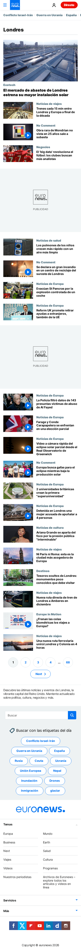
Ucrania (60, 761)
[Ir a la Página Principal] (15, 5)
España (71, 15)
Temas (7, 824)
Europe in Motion (48, 614)
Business (9, 842)
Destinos (42, 570)
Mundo (47, 833)
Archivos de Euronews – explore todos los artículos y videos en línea (59, 882)
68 (68, 662)
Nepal (57, 771)
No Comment (45, 125)
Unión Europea (30, 771)
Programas (50, 868)
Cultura (48, 859)
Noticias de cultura (50, 527)
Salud (47, 851)
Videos (7, 868)
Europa (8, 833)
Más (6, 911)
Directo (69, 5)
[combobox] (40, 715)
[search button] (72, 715)
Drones (54, 781)
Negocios (43, 147)
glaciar (55, 790)
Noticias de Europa (50, 283)
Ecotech (9, 84)
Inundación (29, 781)
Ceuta (39, 761)
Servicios (9, 900)
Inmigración (29, 790)
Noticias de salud (48, 240)
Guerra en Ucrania (49, 15)
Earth (46, 842)
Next (39, 674)
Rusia (19, 761)
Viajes (7, 859)
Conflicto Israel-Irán (18, 15)
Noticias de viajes (49, 103)
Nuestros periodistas (17, 877)
